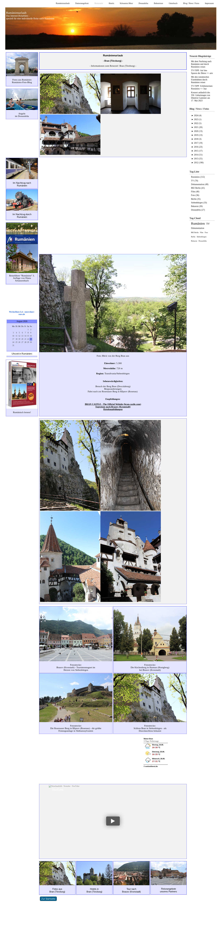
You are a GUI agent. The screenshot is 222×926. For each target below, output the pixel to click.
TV (208, 223)
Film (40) (195, 191)
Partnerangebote (82, 3)
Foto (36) (195, 195)
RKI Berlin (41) (198, 188)
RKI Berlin (195, 232)
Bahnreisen (158, 3)
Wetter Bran (148, 739)
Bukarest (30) (197, 206)
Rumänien (198, 223)
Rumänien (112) (198, 177)
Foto (206, 232)
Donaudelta (143, 3)
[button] (113, 821)
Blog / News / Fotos (191, 3)
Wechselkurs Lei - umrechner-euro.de (22, 313)
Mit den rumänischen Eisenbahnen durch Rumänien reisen (200, 80)
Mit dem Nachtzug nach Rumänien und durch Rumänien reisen (201, 64)
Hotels (111, 3)
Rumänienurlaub (63, 3)
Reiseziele (99, 3)
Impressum (209, 3)
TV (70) (194, 181)
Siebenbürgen (201, 237)
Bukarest (194, 241)
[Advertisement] (22, 138)
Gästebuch (173, 3)
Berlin (193, 237)
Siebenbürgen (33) (199, 202)
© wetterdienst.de (151, 766)
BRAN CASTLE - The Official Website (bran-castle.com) (113, 404)
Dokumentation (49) (199, 184)
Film (201, 232)
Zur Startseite (48, 898)
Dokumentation (197, 228)
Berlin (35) (196, 199)
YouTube (57, 789)
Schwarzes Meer (126, 3)
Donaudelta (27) (198, 210)
